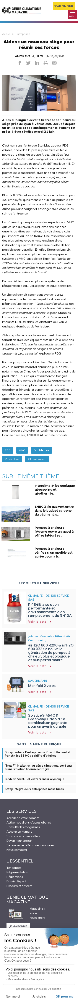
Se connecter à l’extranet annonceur (30, 845)
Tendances (13, 868)
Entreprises (23, 33)
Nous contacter (16, 850)
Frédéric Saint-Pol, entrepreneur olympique (34, 779)
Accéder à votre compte (22, 818)
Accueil (6, 33)
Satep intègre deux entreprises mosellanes (34, 789)
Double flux (41, 450)
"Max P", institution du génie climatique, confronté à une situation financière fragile (39, 767)
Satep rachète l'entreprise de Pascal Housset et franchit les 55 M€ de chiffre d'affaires (37, 753)
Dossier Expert (16, 881)
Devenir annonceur (19, 841)
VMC (22, 450)
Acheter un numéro (19, 831)
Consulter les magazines (23, 827)
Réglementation (17, 872)
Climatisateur (37, 459)
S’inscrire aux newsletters (23, 836)
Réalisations (14, 877)
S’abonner (63, 6)
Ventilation (12, 459)
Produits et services (19, 886)
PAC (7, 450)
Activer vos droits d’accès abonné (29, 822)
